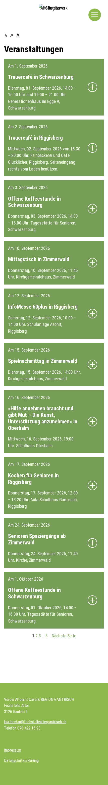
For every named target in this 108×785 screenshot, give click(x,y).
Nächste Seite (64, 635)
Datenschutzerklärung (21, 760)
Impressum (12, 750)
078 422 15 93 (28, 728)
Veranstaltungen (34, 49)
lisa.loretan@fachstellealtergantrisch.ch (35, 721)
